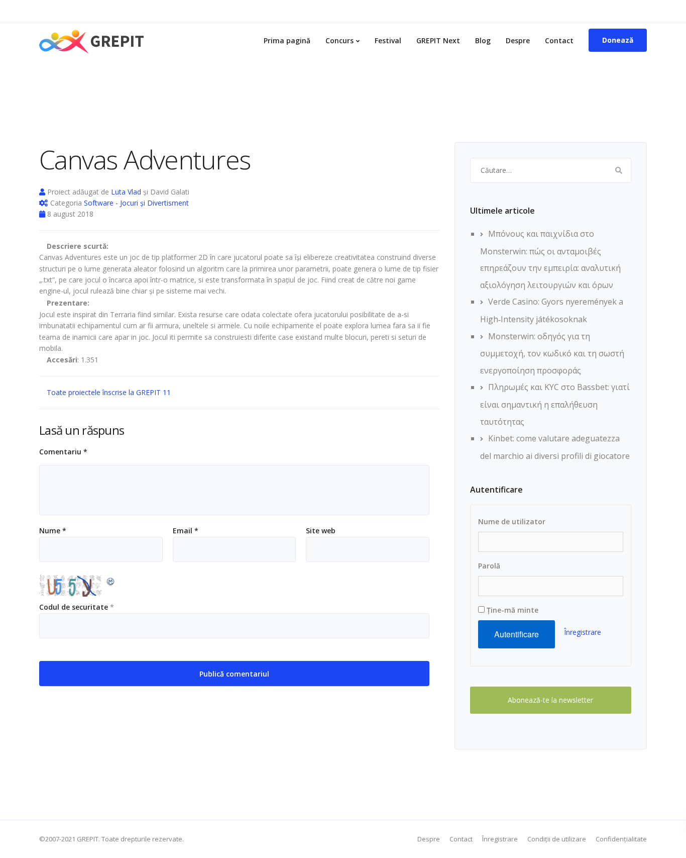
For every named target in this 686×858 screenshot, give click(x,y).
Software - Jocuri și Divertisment (136, 203)
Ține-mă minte (511, 610)
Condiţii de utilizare (556, 838)
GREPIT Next (438, 40)
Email (185, 530)
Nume (52, 530)
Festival (388, 40)
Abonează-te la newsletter (550, 700)
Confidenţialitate (621, 838)
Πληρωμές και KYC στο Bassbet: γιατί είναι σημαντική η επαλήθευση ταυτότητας (555, 404)
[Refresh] (111, 580)
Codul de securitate (73, 607)
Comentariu (63, 451)
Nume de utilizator (511, 521)
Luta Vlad (126, 192)
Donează (617, 40)
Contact (559, 40)
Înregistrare (582, 632)
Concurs (339, 40)
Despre (518, 40)
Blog (483, 40)
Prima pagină (287, 40)
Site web (320, 530)
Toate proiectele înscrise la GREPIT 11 (108, 392)
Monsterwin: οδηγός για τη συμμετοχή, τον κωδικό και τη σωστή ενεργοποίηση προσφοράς (552, 353)
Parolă (489, 565)
